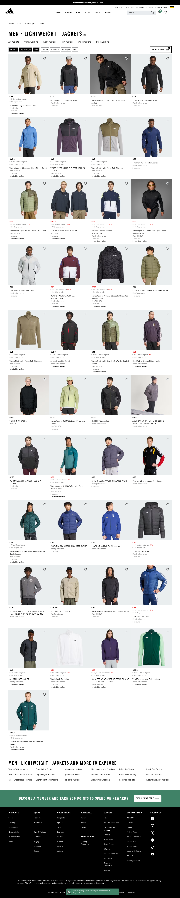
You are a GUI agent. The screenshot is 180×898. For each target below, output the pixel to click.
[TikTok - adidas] (161, 847)
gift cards (149, 7)
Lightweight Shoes (72, 775)
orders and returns (137, 7)
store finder (119, 7)
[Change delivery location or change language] (172, 7)
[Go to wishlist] (165, 12)
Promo (108, 13)
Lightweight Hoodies (45, 775)
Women (68, 13)
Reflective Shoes (126, 769)
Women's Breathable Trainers (18, 769)
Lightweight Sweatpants (47, 780)
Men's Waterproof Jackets (103, 769)
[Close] (69, 892)
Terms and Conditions (126, 892)
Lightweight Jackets (73, 769)
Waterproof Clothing (100, 780)
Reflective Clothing (127, 775)
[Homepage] (9, 11)
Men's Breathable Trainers (20, 775)
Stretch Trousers (154, 775)
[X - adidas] (161, 833)
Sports (97, 13)
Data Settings (64, 892)
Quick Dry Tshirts (154, 769)
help (127, 7)
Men (58, 13)
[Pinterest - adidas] (161, 840)
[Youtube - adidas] (161, 854)
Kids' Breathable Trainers (20, 780)
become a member (161, 7)
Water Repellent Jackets (157, 780)
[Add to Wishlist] (44, 58)
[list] (90, 42)
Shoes (87, 13)
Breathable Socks (44, 769)
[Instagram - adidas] (161, 826)
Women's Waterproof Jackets (100, 775)
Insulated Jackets (127, 780)
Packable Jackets (72, 780)
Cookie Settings (51, 892)
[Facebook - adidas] (161, 819)
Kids (78, 13)
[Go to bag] (171, 12)
